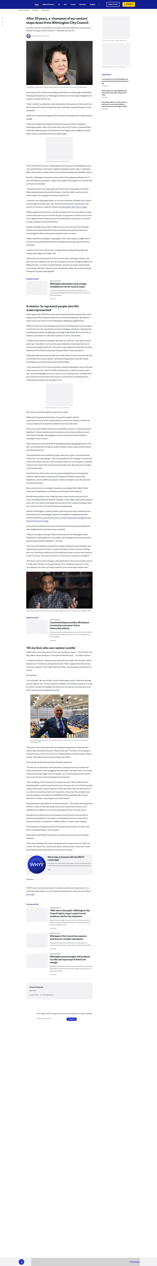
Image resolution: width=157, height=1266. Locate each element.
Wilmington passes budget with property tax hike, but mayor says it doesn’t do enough (70, 959)
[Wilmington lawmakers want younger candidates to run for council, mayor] (37, 289)
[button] (21, 1262)
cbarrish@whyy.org (47, 995)
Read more (32, 990)
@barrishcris (35, 995)
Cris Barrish (36, 36)
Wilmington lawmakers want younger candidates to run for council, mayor (68, 285)
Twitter (38, 879)
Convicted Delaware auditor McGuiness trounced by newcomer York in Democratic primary (69, 625)
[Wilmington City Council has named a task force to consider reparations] (37, 941)
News (37, 4)
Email (42, 879)
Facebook (34, 879)
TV (59, 4)
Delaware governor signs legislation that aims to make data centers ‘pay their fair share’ (114, 93)
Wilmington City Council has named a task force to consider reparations (68, 937)
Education (82, 4)
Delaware (35, 10)
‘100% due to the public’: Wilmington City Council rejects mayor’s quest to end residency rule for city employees (70, 913)
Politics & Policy (24, 10)
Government (45, 10)
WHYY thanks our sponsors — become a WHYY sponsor (58, 161)
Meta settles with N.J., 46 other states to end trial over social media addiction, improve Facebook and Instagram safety (114, 104)
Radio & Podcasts (48, 4)
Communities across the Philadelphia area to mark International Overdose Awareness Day (115, 81)
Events (73, 4)
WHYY (23, 4)
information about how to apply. (74, 207)
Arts (65, 4)
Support (92, 4)
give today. (30, 894)
